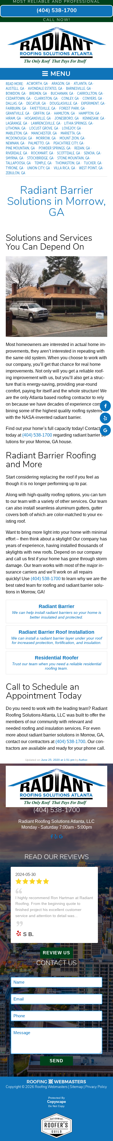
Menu (59, 74)
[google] (105, 430)
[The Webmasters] (56, 1083)
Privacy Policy (96, 1087)
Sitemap (76, 1087)
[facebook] (105, 406)
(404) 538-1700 (56, 11)
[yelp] (105, 418)
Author (83, 759)
